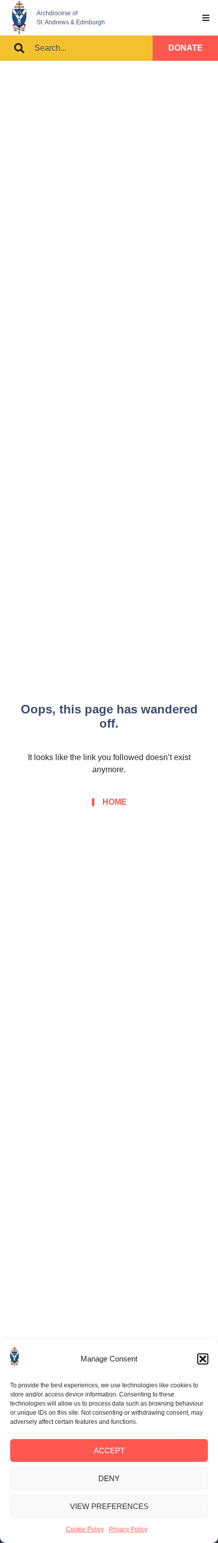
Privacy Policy (128, 1529)
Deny (109, 1478)
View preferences (109, 1506)
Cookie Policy (85, 1529)
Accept (109, 1450)
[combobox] (76, 48)
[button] (203, 1359)
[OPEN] (206, 18)
